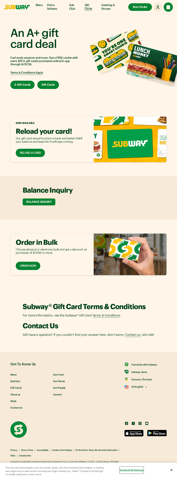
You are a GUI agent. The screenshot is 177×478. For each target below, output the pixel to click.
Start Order (140, 7)
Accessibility (43, 450)
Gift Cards (88, 7)
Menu (39, 5)
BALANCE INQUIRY (39, 202)
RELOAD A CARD (30, 153)
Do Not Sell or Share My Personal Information (96, 450)
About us (15, 395)
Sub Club (72, 7)
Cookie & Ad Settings (62, 450)
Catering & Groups (108, 7)
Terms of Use (27, 450)
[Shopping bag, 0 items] (168, 7)
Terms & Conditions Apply (26, 72)
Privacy (13, 450)
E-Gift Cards (22, 84)
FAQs (12, 456)
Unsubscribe (25, 456)
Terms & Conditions (106, 315)
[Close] (171, 470)
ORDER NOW (28, 265)
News (13, 401)
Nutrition (15, 381)
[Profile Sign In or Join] (157, 7)
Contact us (133, 334)
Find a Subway (52, 7)
